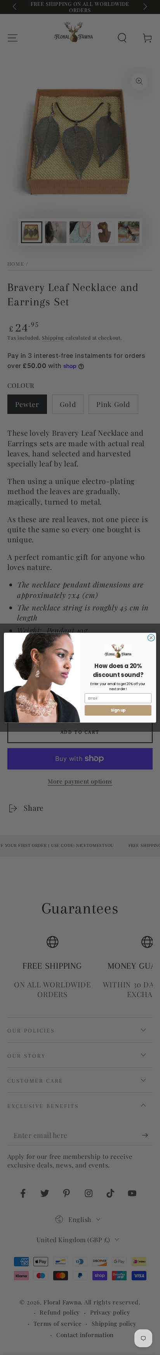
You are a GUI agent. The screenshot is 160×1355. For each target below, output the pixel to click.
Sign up (118, 710)
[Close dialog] (151, 637)
